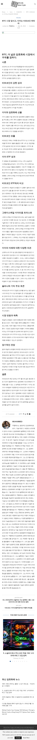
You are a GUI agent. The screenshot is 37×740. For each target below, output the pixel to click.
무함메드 (12, 26)
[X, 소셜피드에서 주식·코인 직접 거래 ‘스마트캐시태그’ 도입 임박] (18, 634)
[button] (5, 640)
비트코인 (19, 12)
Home (3, 12)
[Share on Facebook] (23, 414)
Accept (18, 738)
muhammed (17, 421)
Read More (26, 738)
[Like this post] (21, 414)
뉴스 (11, 12)
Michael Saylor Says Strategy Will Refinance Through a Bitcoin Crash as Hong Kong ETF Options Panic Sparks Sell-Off (18, 712)
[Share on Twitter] (25, 414)
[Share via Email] (29, 414)
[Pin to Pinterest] (27, 414)
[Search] (35, 4)
